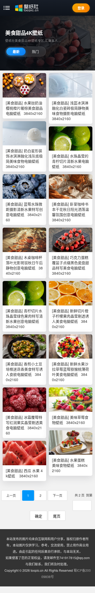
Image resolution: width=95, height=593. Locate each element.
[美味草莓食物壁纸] (70, 399)
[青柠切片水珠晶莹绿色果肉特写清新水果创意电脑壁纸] (24, 293)
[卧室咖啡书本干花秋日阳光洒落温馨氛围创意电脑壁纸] (70, 186)
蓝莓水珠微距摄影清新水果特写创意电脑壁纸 (24, 209)
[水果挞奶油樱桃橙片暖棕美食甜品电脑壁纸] (24, 85)
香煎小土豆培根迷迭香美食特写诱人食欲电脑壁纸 (24, 369)
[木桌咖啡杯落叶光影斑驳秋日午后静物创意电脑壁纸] (24, 240)
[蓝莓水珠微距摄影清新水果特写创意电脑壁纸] (24, 186)
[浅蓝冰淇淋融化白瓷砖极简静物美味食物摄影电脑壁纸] (70, 85)
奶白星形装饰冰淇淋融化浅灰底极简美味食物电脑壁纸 (24, 156)
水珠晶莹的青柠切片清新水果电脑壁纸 (70, 161)
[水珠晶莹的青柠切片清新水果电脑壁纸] (70, 138)
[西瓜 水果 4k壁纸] (24, 453)
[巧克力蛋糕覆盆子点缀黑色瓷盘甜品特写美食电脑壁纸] (70, 240)
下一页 (57, 495)
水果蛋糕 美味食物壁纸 (68, 462)
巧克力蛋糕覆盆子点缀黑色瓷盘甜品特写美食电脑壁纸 (70, 262)
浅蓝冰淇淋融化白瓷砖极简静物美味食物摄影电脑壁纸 (70, 108)
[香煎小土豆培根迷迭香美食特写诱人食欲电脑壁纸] (24, 346)
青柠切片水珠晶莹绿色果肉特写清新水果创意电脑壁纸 (24, 316)
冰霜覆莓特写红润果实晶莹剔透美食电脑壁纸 (24, 422)
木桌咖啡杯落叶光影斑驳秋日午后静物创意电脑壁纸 (24, 262)
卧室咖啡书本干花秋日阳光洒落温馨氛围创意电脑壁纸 (70, 209)
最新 (16, 51)
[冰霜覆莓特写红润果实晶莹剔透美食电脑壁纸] (24, 399)
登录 (81, 7)
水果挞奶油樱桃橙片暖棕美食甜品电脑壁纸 (24, 108)
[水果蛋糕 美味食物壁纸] (70, 442)
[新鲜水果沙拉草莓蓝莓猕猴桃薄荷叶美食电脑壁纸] (70, 346)
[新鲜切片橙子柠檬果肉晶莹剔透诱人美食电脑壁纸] (70, 293)
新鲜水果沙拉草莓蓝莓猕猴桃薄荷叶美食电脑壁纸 (70, 369)
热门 (35, 51)
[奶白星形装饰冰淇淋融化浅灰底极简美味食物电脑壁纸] (24, 133)
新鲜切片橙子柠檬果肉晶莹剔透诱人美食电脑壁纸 (70, 316)
